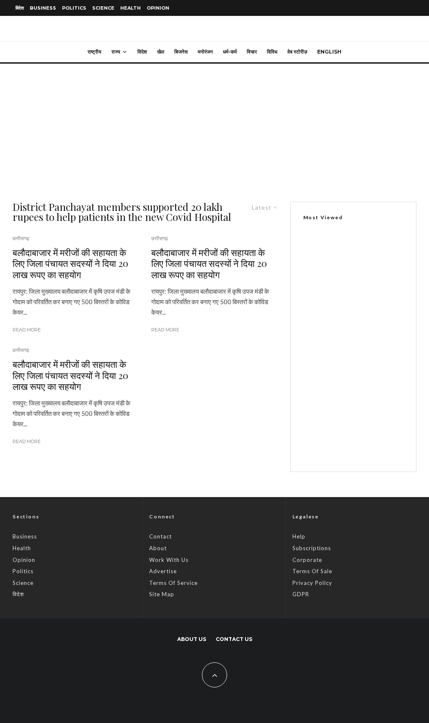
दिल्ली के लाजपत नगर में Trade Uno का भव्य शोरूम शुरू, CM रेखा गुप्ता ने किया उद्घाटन (349, 319)
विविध (272, 52)
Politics (74, 8)
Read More (27, 330)
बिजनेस (181, 52)
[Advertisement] (214, 126)
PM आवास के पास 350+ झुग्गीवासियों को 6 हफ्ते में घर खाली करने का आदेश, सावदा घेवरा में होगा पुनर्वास (371, 401)
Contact (160, 536)
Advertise (163, 571)
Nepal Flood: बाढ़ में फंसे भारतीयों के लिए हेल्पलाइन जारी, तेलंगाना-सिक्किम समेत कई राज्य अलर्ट (371, 359)
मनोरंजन (205, 52)
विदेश (20, 8)
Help (298, 536)
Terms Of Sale (312, 571)
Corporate (307, 559)
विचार (252, 52)
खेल (160, 52)
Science (103, 8)
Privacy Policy (312, 582)
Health (130, 8)
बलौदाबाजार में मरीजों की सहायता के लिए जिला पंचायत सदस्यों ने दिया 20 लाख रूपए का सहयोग (70, 263)
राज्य (115, 52)
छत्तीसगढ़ (21, 238)
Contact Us (234, 639)
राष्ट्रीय (94, 52)
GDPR (300, 594)
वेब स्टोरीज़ (297, 52)
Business (43, 8)
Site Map (161, 594)
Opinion (158, 8)
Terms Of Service (173, 582)
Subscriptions (311, 548)
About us (191, 639)
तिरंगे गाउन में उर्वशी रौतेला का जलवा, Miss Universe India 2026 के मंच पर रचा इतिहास (371, 444)
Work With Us (169, 559)
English (329, 52)
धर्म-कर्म (230, 52)
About (158, 548)
